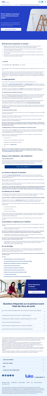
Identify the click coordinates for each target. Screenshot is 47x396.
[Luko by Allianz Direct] (6, 2)
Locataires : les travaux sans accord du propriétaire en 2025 (15, 272)
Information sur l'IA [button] (5, 384)
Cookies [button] (27, 382)
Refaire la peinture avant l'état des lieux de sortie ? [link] (30, 4)
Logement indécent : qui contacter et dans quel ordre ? (14, 269)
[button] (23, 311)
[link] (42, 2)
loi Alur (14, 129)
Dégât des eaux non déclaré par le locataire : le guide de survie (16, 263)
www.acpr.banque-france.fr (32, 393)
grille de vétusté (19, 200)
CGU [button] (32, 382)
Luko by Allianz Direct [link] (6, 4)
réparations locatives (29, 84)
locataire (21, 88)
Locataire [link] (16, 4)
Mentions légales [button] (21, 382)
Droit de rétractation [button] (38, 382)
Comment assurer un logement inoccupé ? (12, 265)
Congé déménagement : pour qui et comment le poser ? (14, 259)
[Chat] (39, 2)
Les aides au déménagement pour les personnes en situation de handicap (18, 261)
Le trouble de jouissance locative (10, 274)
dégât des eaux (13, 144)
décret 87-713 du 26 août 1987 (15, 175)
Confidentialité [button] (14, 382)
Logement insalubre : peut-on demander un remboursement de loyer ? (17, 276)
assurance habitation (8, 151)
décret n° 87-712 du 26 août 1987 (15, 84)
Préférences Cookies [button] (6, 382)
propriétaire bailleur (6, 107)
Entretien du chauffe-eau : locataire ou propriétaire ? (14, 267)
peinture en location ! (41, 188)
